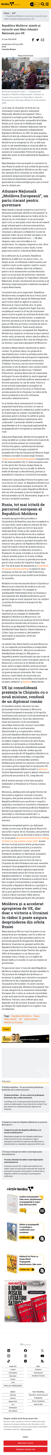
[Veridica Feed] (42, 1361)
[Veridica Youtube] (42, 1355)
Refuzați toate (25, 1443)
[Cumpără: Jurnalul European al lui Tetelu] (26, 1301)
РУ (38, 4)
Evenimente (13, 1373)
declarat (27, 681)
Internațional (38, 1373)
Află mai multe (26, 1429)
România (38, 1369)
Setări (25, 1437)
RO (32, 4)
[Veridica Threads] (25, 1355)
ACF (14, 13)
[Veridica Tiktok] (8, 1361)
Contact (12, 1369)
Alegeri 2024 (13, 1401)
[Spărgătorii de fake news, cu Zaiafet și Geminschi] (25, 1038)
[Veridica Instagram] (8, 1355)
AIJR (13, 1382)
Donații (12, 1379)
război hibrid (30, 1019)
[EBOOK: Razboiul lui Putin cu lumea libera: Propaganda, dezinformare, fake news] (25, 1263)
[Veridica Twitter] (42, 1350)
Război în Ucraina (13, 1022)
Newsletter (12, 1376)
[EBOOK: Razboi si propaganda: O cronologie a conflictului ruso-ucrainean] (25, 1231)
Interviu (13, 1398)
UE (20, 1019)
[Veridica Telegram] (25, 1361)
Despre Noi (12, 1366)
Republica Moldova (21, 1016)
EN (35, 4)
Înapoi (6, 1029)
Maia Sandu (10, 1019)
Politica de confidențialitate (13, 1386)
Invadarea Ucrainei (38, 1376)
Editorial (13, 1395)
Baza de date (38, 1404)
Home (6, 13)
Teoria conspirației (38, 1401)
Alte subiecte (13, 1411)
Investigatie (13, 1408)
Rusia (36, 1016)
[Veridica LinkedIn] (8, 1350)
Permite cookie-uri (25, 1449)
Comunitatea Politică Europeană (18, 459)
